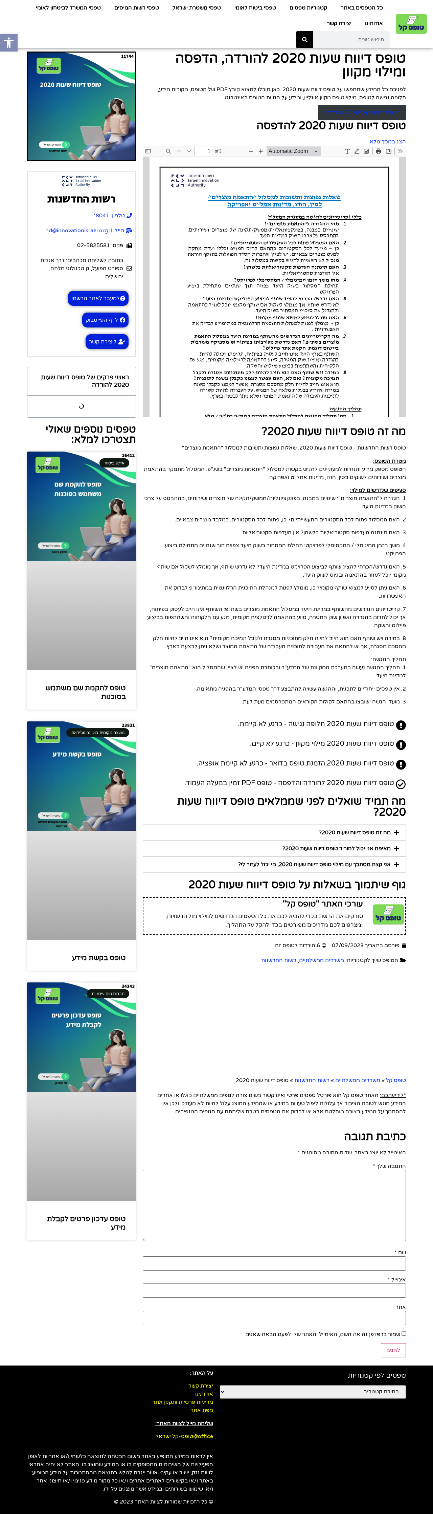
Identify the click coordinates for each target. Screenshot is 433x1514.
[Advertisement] (203, 1022)
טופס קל (396, 1080)
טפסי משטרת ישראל (197, 7)
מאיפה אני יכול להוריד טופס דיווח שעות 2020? (336, 848)
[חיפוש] (304, 39)
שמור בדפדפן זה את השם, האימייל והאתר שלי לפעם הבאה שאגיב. (322, 1334)
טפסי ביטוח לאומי (255, 7)
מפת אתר (201, 1410)
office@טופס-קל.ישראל (184, 1436)
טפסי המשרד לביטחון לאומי (68, 7)
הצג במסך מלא (388, 141)
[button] (274, 832)
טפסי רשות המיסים (136, 7)
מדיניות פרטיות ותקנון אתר (182, 1402)
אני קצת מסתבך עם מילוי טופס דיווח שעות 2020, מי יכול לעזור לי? (314, 864)
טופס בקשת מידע (99, 958)
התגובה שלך (389, 1166)
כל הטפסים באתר (362, 7)
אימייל (397, 1279)
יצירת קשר (339, 23)
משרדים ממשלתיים (321, 960)
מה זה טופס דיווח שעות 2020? (355, 832)
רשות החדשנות (278, 960)
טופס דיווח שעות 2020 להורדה (362, 112)
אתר (400, 1307)
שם (400, 1252)
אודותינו (374, 23)
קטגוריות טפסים (308, 7)
